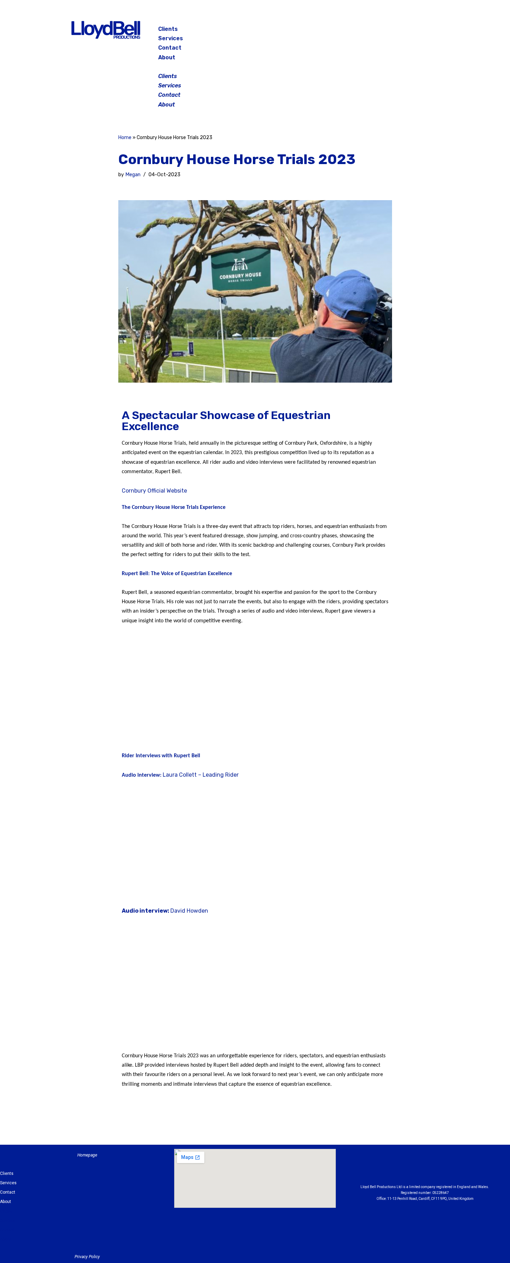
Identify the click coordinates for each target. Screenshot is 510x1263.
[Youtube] (463, 1168)
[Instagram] (402, 31)
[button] (255, 66)
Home (124, 137)
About (166, 57)
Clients (168, 29)
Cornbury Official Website (154, 490)
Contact (169, 47)
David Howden (189, 910)
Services (170, 38)
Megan (133, 175)
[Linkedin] (444, 1168)
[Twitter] (419, 31)
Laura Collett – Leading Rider (201, 774)
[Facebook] (384, 31)
